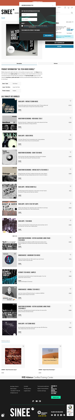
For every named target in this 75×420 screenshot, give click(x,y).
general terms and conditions (42, 27)
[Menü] (73, 405)
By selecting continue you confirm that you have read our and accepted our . (38, 26)
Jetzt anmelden (48, 35)
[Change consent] (3, 415)
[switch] (70, 414)
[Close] (52, 5)
